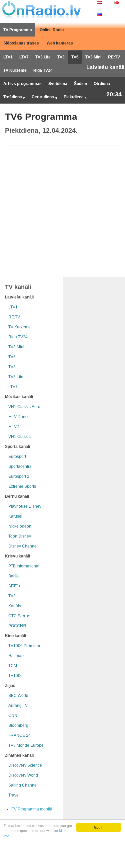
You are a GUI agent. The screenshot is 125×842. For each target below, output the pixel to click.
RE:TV (114, 57)
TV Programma (17, 30)
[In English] (116, 3)
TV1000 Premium (24, 645)
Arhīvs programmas (22, 83)
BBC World (18, 695)
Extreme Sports (22, 486)
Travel (14, 795)
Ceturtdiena (44, 97)
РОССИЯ (17, 626)
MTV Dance (19, 416)
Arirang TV (18, 705)
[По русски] (99, 14)
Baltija (14, 576)
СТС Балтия (20, 616)
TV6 (75, 57)
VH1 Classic (19, 436)
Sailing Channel (23, 785)
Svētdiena (57, 83)
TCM (12, 665)
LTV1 (8, 57)
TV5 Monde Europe (26, 745)
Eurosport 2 (18, 476)
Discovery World (23, 775)
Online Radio (52, 30)
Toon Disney (19, 536)
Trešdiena (14, 97)
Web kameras (60, 43)
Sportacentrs (19, 466)
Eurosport (17, 456)
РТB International (23, 566)
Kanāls (14, 606)
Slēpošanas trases (21, 43)
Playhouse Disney (24, 506)
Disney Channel (23, 546)
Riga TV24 (43, 70)
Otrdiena (103, 84)
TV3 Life (43, 57)
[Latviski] (99, 3)
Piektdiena (75, 97)
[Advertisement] (62, 209)
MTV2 (13, 426)
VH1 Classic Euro (24, 406)
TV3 (61, 57)
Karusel (15, 516)
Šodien (80, 83)
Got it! (98, 827)
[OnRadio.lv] (41, 10)
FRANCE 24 (19, 735)
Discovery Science (25, 765)
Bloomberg (18, 725)
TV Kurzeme (15, 70)
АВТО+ (14, 586)
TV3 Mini (93, 57)
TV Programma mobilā (32, 809)
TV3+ (13, 596)
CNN (12, 715)
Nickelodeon (19, 526)
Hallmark (16, 655)
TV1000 (15, 675)
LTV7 (24, 57)
